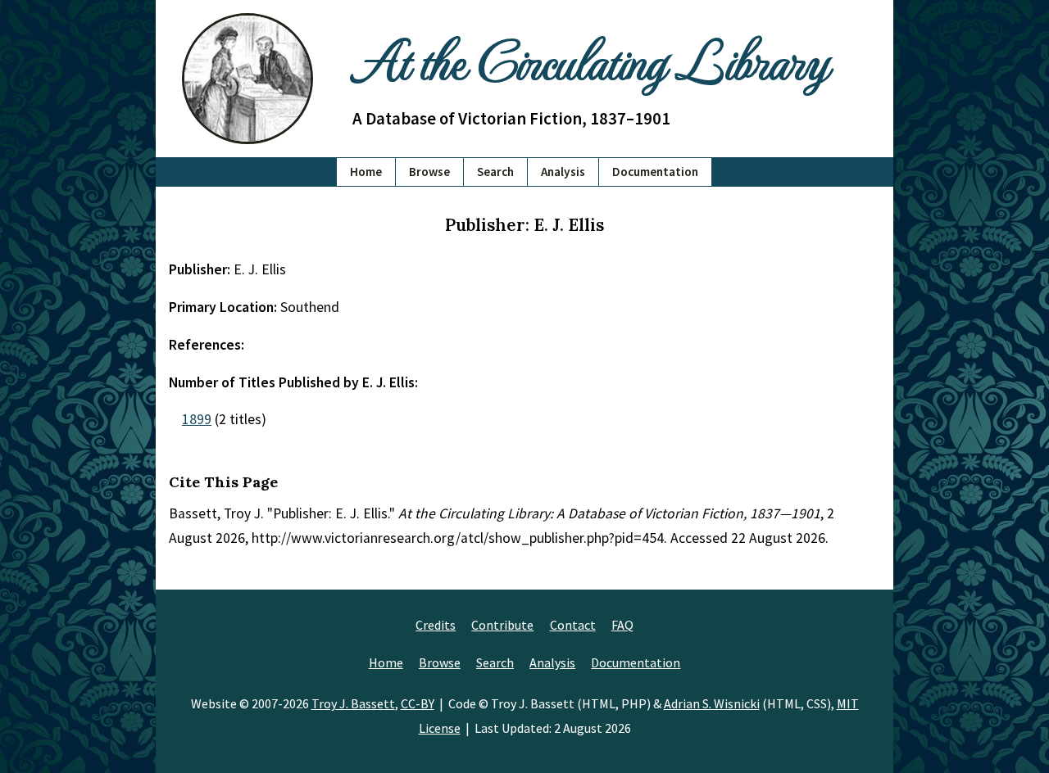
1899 (196, 419)
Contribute (502, 625)
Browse (429, 171)
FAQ (622, 625)
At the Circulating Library (590, 58)
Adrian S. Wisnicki (712, 703)
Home (366, 171)
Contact (573, 625)
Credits (436, 625)
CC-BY (417, 703)
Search (495, 171)
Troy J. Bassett (353, 703)
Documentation (655, 171)
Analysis (563, 171)
